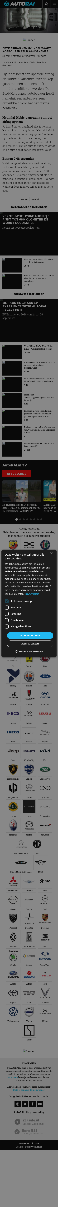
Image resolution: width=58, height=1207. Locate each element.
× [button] (51, 553)
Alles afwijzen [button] (30, 643)
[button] (29, 651)
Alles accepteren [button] (30, 635)
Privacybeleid (32, 593)
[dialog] (29, 603)
